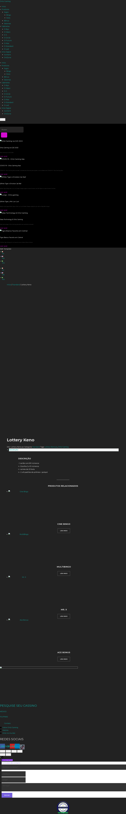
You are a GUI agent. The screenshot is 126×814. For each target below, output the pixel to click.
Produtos (5, 9)
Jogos (6, 12)
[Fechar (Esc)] (19, 751)
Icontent (7, 55)
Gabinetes (6, 26)
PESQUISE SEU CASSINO (18, 705)
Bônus (6, 21)
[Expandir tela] (8, 751)
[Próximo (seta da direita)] (8, 754)
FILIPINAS (4, 717)
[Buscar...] (4, 135)
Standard (16, 285)
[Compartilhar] (14, 751)
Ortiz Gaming (5, 1)
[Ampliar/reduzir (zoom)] (2, 751)
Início (4, 6)
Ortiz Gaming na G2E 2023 (9, 148)
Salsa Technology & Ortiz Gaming (11, 219)
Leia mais (63, 530)
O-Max (6, 43)
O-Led (6, 49)
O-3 (5, 35)
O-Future (8, 40)
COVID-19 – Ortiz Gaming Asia (10, 165)
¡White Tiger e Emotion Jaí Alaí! (11, 183)
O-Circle (7, 38)
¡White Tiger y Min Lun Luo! (9, 201)
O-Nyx (6, 29)
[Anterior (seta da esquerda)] (2, 754)
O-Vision (7, 32)
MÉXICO (3, 711)
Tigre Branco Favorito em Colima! (11, 237)
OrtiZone (7, 57)
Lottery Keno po (51, 447)
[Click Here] (2, 119)
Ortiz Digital (6, 52)
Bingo (8, 15)
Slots (8, 18)
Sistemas (7, 24)
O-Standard (8, 46)
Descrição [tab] (13, 450)
